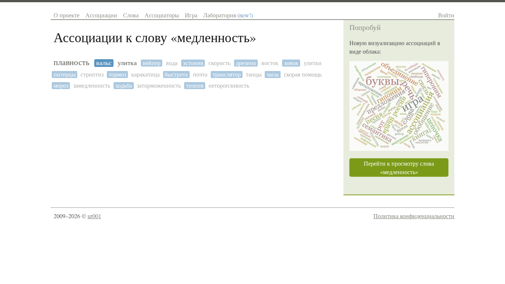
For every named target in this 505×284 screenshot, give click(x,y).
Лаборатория (228, 15)
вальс (104, 63)
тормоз (117, 74)
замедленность (91, 85)
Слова (131, 15)
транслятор (227, 74)
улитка (127, 63)
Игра (191, 15)
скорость (219, 63)
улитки (313, 63)
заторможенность (159, 85)
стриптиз (92, 74)
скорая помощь (303, 74)
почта (200, 74)
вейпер (151, 63)
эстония (193, 63)
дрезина (246, 63)
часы (273, 74)
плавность (71, 62)
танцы (254, 74)
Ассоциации (101, 15)
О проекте (66, 15)
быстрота (176, 74)
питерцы (65, 74)
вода (171, 63)
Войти (446, 15)
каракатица (145, 74)
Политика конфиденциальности (413, 216)
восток (269, 63)
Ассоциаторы (162, 15)
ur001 (94, 216)
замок (291, 63)
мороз (61, 85)
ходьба (123, 85)
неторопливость (229, 85)
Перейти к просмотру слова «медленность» (399, 167)
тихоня (194, 85)
